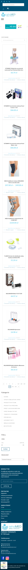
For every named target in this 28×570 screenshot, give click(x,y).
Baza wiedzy (4, 516)
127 (18, 383)
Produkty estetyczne (10, 402)
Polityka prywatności (6, 495)
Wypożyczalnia (5, 513)
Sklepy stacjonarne (6, 511)
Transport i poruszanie (10, 414)
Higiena (6, 396)
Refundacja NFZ (5, 502)
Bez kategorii (8, 426)
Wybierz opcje (9, 192)
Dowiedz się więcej (10, 79)
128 (21, 383)
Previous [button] (1, 26)
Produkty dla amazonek (11, 405)
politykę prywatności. (15, 567)
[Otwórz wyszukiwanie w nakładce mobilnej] (13, 4)
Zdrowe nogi (7, 417)
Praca (2, 518)
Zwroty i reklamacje (6, 497)
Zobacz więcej (21, 79)
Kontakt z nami (5, 499)
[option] (14, 26)
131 (13, 386)
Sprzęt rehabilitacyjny (10, 411)
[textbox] (13, 459)
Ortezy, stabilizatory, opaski (12, 399)
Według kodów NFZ (9, 423)
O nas (2, 507)
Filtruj (5, 449)
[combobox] (12, 459)
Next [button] (27, 26)
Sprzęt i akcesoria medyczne (12, 408)
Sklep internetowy (6, 509)
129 (24, 383)
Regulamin (4, 493)
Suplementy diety (9, 420)
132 (16, 386)
